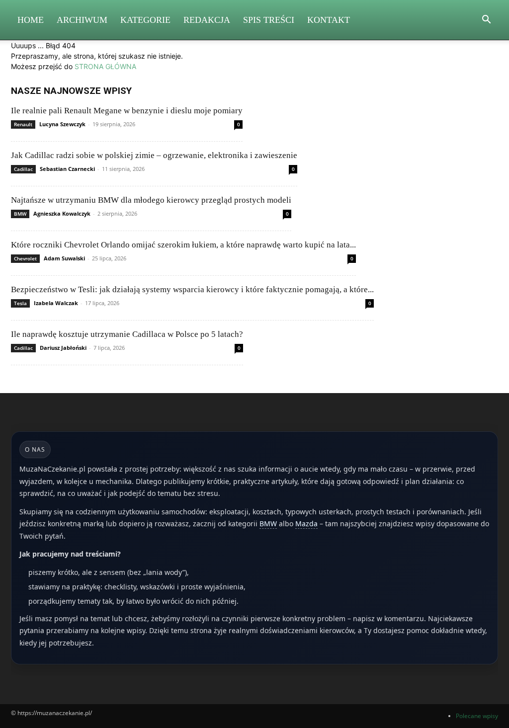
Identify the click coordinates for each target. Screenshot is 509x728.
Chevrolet (25, 258)
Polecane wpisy (477, 716)
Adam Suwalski (64, 258)
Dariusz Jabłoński (63, 347)
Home (30, 20)
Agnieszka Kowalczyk (61, 213)
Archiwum (82, 20)
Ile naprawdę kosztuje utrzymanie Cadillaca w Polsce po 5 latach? (127, 334)
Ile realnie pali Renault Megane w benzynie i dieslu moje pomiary (127, 110)
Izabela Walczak (56, 303)
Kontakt (328, 20)
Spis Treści (268, 20)
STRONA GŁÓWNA (105, 66)
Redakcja (206, 20)
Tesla (20, 303)
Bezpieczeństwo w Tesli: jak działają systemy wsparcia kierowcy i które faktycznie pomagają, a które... (192, 289)
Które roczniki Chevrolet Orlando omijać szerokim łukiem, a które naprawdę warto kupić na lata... (183, 244)
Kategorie (145, 20)
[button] (486, 20)
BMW (20, 213)
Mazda (306, 523)
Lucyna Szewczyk (62, 124)
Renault (23, 124)
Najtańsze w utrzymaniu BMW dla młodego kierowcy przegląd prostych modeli (151, 200)
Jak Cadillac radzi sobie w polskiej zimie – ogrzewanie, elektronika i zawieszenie (154, 155)
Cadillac (23, 168)
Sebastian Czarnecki (67, 168)
